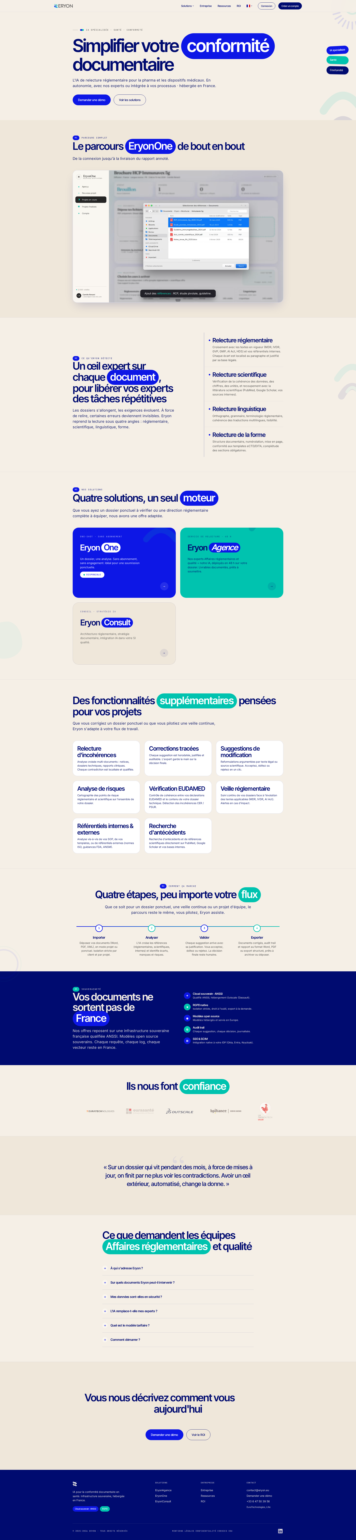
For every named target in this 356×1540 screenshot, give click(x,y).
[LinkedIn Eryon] (280, 1531)
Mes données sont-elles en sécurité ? (136, 1297)
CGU (231, 1531)
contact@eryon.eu (258, 1490)
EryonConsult (163, 1501)
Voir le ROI (198, 1435)
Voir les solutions (130, 100)
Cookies (222, 1531)
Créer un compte (290, 5)
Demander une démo (91, 100)
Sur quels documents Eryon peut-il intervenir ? (142, 1282)
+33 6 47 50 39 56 (258, 1501)
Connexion (266, 5)
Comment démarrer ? (125, 1340)
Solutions (186, 5)
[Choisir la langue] (249, 5)
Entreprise (206, 5)
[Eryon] (63, 6)
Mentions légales (183, 1531)
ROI (239, 5)
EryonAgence (163, 1490)
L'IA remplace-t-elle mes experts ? (134, 1311)
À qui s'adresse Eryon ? (127, 1268)
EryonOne (161, 1495)
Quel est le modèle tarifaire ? (130, 1325)
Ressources (224, 5)
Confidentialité (206, 1531)
